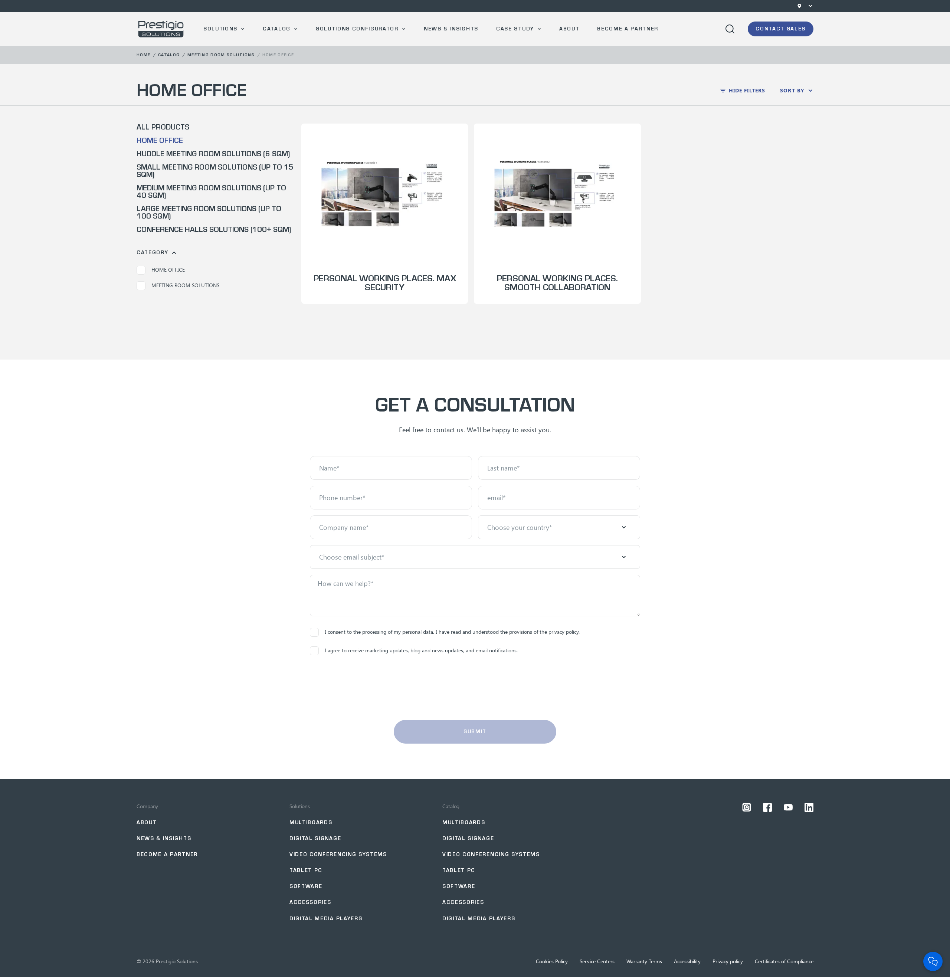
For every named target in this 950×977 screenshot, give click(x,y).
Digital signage (315, 838)
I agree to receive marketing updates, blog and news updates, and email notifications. (421, 650)
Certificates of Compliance (784, 961)
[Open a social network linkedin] (809, 807)
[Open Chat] (933, 961)
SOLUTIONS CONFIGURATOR (357, 29)
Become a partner (627, 29)
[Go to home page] (161, 29)
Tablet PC (305, 870)
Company (147, 806)
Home (143, 54)
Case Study (515, 29)
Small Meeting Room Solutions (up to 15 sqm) (215, 171)
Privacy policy (727, 961)
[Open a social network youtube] (788, 807)
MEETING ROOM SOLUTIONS (221, 54)
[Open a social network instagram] (746, 807)
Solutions (220, 29)
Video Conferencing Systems (338, 854)
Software (305, 886)
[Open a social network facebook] (767, 807)
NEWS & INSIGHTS (164, 838)
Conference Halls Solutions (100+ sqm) (214, 229)
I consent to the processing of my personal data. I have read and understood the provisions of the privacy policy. (452, 631)
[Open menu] (810, 6)
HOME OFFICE (160, 140)
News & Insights (451, 29)
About (569, 29)
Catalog (277, 29)
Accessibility (687, 961)
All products (163, 127)
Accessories (310, 902)
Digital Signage (468, 838)
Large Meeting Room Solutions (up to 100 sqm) (209, 212)
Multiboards (310, 822)
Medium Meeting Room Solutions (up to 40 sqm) (211, 191)
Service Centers (597, 961)
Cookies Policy (552, 961)
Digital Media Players (325, 918)
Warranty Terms (644, 961)
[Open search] (729, 28)
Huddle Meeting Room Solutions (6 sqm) (213, 154)
